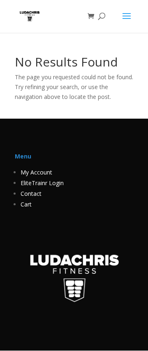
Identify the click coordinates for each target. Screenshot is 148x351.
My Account (36, 172)
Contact (31, 193)
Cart (26, 204)
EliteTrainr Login (42, 183)
